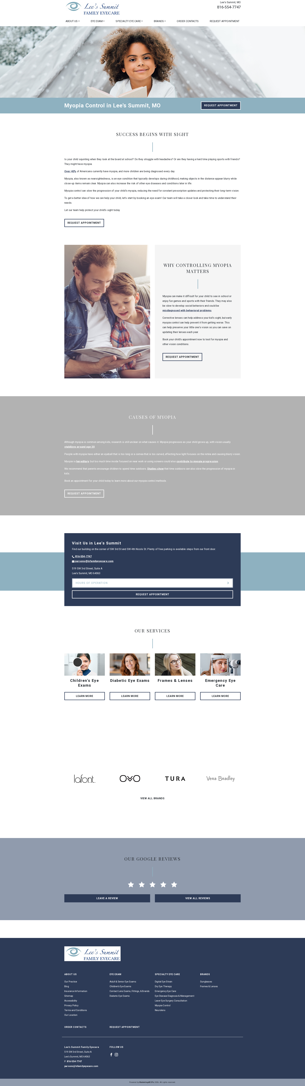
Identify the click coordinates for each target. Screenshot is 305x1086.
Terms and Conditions (75, 1010)
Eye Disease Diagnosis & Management (174, 996)
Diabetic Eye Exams (120, 996)
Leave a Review (107, 898)
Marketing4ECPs (146, 1082)
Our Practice (70, 981)
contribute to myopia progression (197, 461)
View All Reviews (197, 898)
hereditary (82, 461)
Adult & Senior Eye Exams (123, 981)
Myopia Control (162, 1005)
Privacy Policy (71, 1005)
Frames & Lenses (209, 986)
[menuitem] (72, 21)
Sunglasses (206, 981)
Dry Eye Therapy (163, 986)
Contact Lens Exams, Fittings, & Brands (130, 991)
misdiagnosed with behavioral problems (187, 310)
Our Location (70, 1015)
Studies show (155, 468)
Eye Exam (97, 21)
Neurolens (160, 1010)
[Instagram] (116, 1054)
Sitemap (68, 996)
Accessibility (70, 1000)
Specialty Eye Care (128, 21)
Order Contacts (188, 21)
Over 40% (70, 171)
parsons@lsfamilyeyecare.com (94, 561)
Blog (66, 986)
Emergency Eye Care (165, 991)
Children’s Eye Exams (120, 986)
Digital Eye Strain (163, 981)
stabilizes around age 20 (79, 446)
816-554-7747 (229, 7)
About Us (72, 21)
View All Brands (152, 798)
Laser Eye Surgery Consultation (171, 1000)
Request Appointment (224, 21)
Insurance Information (75, 991)
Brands (159, 21)
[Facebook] (111, 1054)
